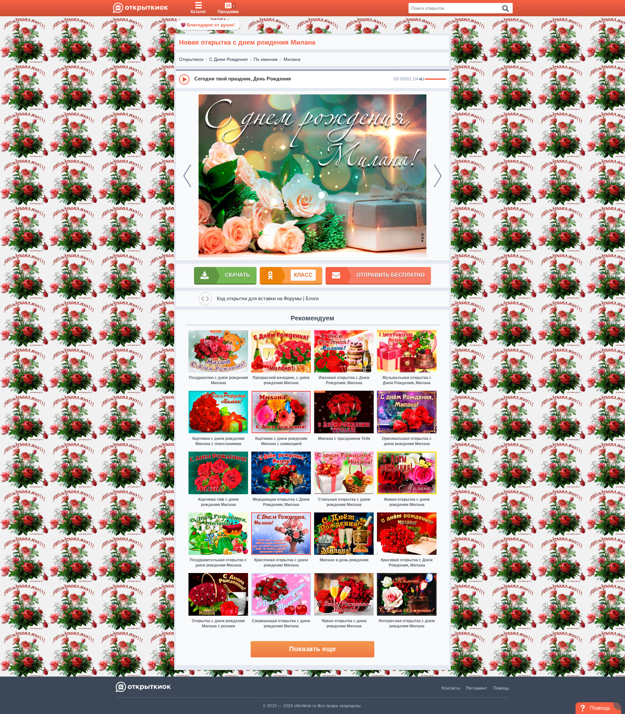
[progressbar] (435, 79)
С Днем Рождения (228, 59)
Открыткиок (191, 59)
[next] (438, 175)
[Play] (184, 79)
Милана (292, 59)
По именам (266, 59)
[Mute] (421, 79)
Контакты (451, 688)
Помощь (501, 688)
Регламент (476, 688)
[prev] (187, 175)
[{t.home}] (144, 687)
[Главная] (140, 8)
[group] (312, 79)
